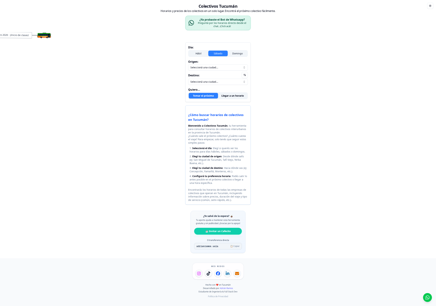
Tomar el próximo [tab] (203, 95)
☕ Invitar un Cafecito (218, 231)
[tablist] (218, 95)
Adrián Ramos (226, 288)
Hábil (198, 53)
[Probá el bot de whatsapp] (427, 297)
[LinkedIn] (227, 273)
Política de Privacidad (218, 296)
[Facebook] (218, 273)
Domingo (237, 53)
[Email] (237, 273)
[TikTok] (208, 273)
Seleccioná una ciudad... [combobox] (204, 67)
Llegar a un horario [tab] (232, 95)
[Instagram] (199, 273)
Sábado (218, 53)
